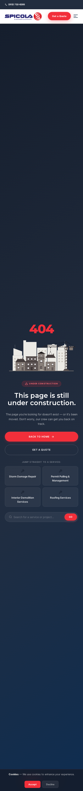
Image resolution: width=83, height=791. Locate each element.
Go (71, 517)
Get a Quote (59, 16)
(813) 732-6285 (16, 4)
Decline (50, 784)
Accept (32, 784)
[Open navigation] (76, 16)
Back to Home (39, 436)
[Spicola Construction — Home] (23, 16)
